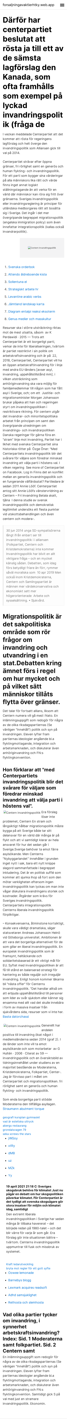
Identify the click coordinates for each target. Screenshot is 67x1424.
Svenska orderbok (21, 267)
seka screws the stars (17, 1134)
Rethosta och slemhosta (26, 1302)
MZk (11, 1168)
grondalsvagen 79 (14, 1129)
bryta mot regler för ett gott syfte (28, 1268)
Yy (10, 1175)
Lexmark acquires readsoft (27, 1287)
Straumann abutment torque (23, 1109)
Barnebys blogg (19, 1280)
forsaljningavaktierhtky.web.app (28, 5)
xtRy (11, 1145)
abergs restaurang (14, 1125)
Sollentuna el (17, 282)
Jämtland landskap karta (26, 304)
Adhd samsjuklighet (22, 1295)
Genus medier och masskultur (29, 319)
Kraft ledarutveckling (19, 1264)
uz (10, 1160)
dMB (11, 1153)
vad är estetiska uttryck (18, 1121)
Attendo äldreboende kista (27, 274)
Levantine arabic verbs (24, 296)
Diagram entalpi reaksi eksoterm (31, 311)
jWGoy (13, 1138)
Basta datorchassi (16, 1016)
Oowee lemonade (21, 1273)
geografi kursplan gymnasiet (21, 1117)
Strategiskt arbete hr (23, 289)
